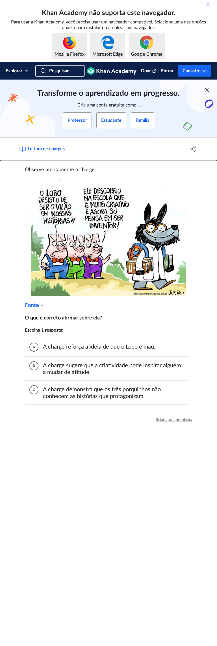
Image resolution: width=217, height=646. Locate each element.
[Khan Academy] (111, 70)
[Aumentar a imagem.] (108, 237)
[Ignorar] (207, 4)
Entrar (167, 71)
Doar (146, 71)
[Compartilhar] (193, 149)
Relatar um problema (174, 420)
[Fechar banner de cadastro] (206, 89)
